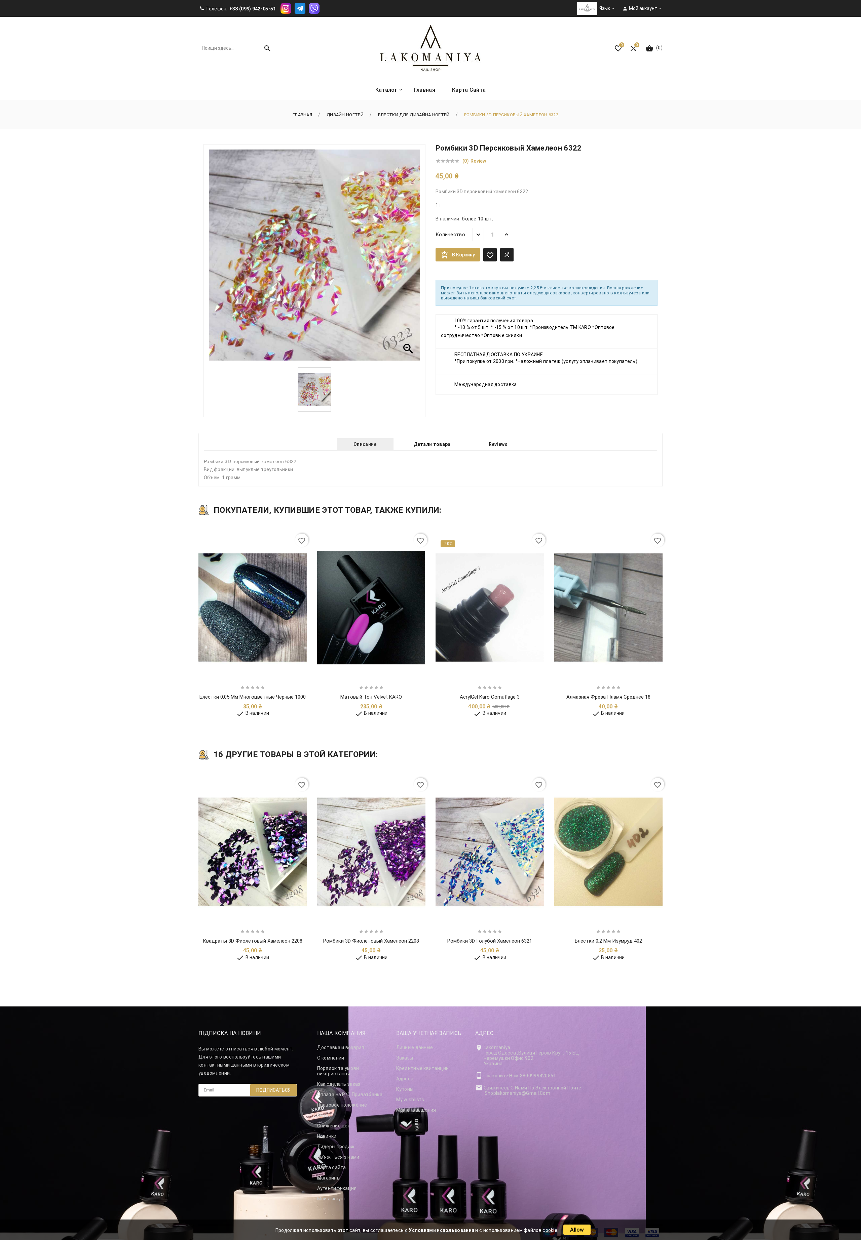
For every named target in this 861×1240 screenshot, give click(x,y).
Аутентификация (337, 1188)
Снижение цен (334, 1125)
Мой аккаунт (331, 1198)
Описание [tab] (364, 444)
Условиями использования (441, 1230)
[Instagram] (285, 8)
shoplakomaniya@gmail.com (517, 1093)
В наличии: (448, 218)
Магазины (328, 1178)
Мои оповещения (416, 1110)
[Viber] (314, 8)
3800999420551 (538, 1075)
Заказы (404, 1058)
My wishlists (410, 1099)
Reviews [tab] (498, 444)
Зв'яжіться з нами (338, 1157)
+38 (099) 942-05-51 (252, 8)
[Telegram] (300, 8)
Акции (324, 1115)
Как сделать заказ (339, 1084)
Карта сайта (331, 1167)
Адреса (405, 1078)
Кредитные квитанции (422, 1068)
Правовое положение (342, 1105)
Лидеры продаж (336, 1146)
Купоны (405, 1089)
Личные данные (414, 1047)
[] (264, 48)
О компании (330, 1058)
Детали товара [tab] (432, 444)
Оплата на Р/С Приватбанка (350, 1094)
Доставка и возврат (341, 1047)
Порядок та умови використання (338, 1071)
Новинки (327, 1136)
